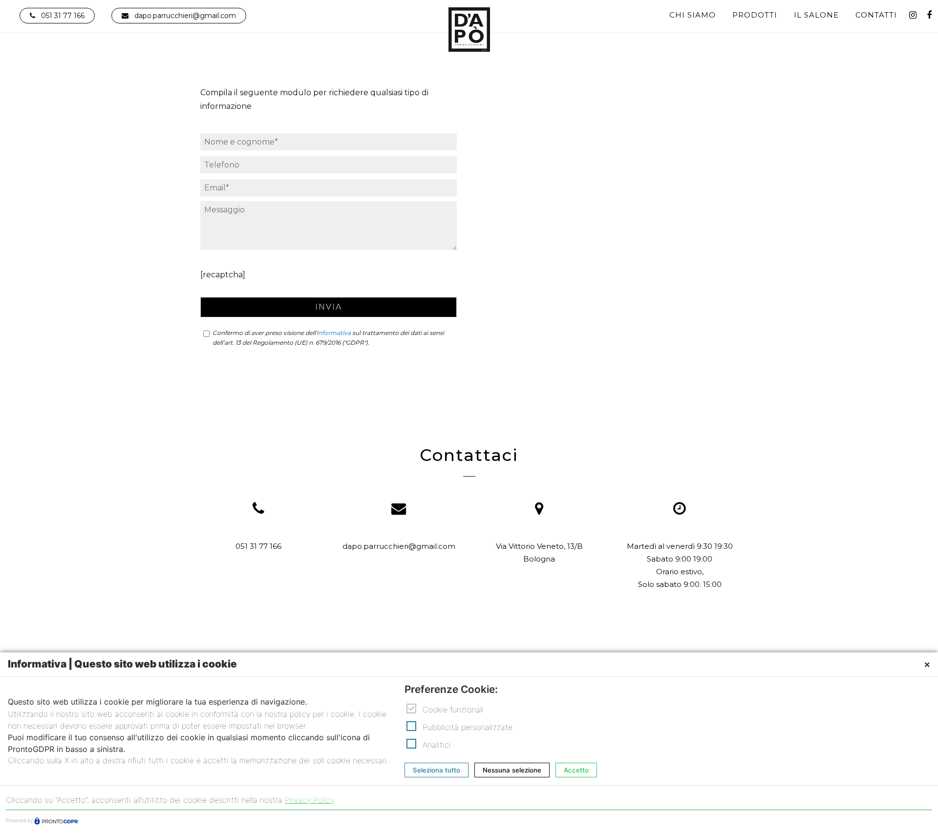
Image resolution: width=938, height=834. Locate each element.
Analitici (437, 745)
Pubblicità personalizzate (467, 727)
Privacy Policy (309, 800)
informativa (334, 332)
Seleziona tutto (436, 770)
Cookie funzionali (453, 709)
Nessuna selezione (512, 770)
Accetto (576, 770)
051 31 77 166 (63, 15)
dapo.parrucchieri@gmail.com (185, 15)
